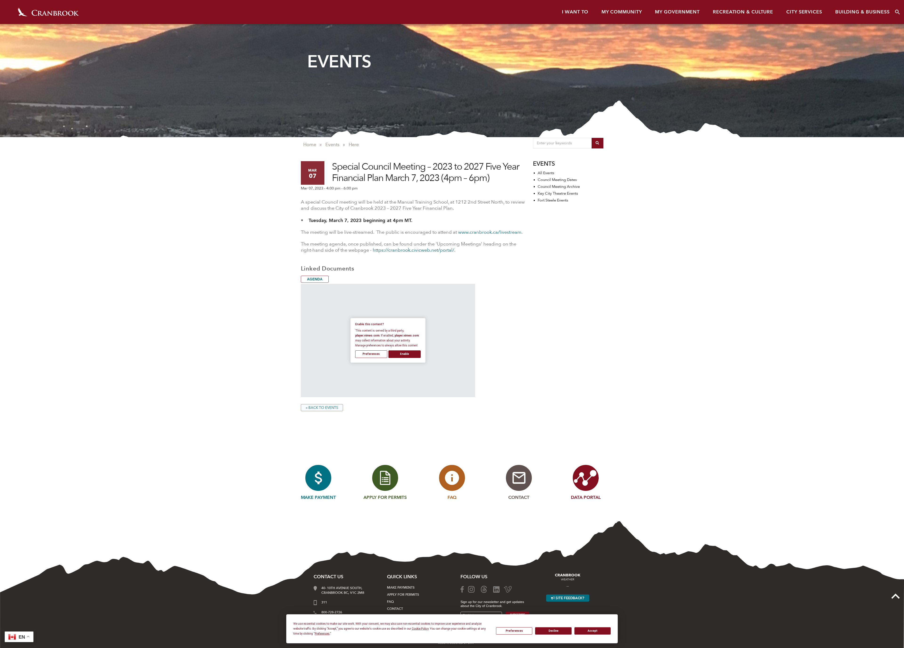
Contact (395, 609)
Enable (404, 354)
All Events (546, 173)
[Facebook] (462, 589)
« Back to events (322, 407)
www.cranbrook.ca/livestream (489, 232)
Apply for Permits (403, 594)
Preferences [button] (322, 633)
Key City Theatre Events (558, 193)
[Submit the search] (597, 143)
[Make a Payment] (318, 478)
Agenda (315, 279)
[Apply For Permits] (385, 478)
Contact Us (328, 577)
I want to (575, 12)
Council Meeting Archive (559, 186)
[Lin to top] (895, 596)
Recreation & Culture (743, 12)
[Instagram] (471, 589)
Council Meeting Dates (557, 179)
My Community (621, 12)
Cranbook (48, 12)
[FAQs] (452, 478)
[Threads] (484, 589)
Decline (553, 630)
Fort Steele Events (553, 200)
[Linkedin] (496, 589)
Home (309, 144)
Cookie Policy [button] (420, 628)
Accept (592, 630)
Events (332, 144)
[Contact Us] (519, 478)
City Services (804, 12)
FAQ (390, 601)
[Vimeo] (508, 589)
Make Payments (401, 587)
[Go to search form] (897, 12)
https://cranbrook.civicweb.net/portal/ (413, 250)
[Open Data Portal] (585, 478)
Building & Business (862, 12)
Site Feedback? (569, 598)
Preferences (514, 630)
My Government (677, 12)
